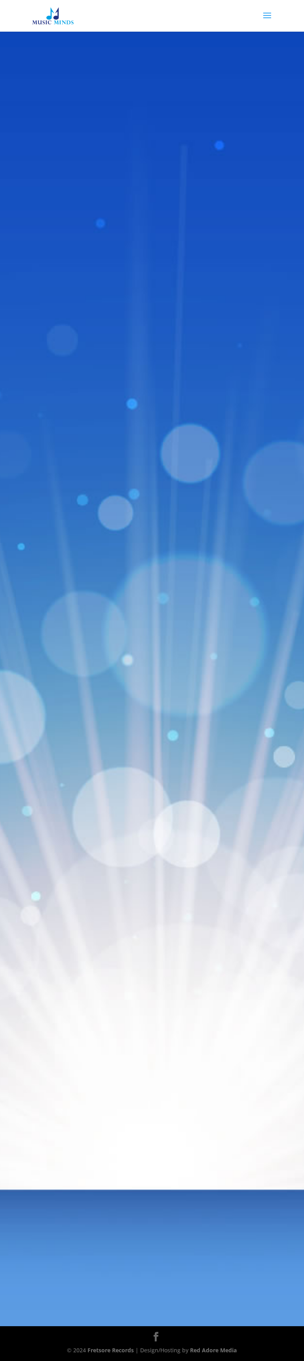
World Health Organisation (104, 213)
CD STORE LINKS (152, 278)
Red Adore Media (213, 1350)
